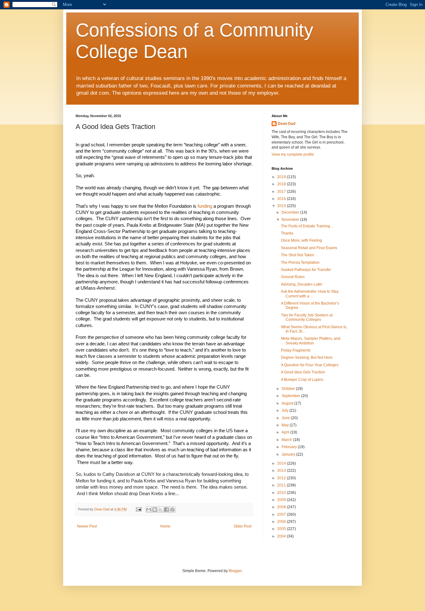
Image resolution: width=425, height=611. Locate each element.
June (286, 418)
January (289, 454)
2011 (282, 485)
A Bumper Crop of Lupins (302, 379)
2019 (282, 177)
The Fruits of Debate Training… (307, 226)
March (287, 440)
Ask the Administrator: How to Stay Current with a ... (310, 293)
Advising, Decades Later (301, 284)
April (286, 432)
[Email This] (149, 509)
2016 (282, 199)
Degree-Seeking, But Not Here (307, 357)
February (290, 447)
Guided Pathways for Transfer (306, 270)
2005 (282, 529)
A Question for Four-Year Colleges (310, 365)
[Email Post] (138, 509)
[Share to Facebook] (166, 509)
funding (205, 206)
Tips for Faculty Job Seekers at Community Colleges (307, 317)
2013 (282, 470)
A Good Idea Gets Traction (303, 372)
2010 (282, 492)
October (289, 388)
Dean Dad (286, 123)
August (288, 403)
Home (165, 526)
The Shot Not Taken (297, 255)
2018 (282, 184)
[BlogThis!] (155, 509)
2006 (282, 521)
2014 (282, 463)
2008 (282, 507)
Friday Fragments (296, 350)
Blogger (235, 571)
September (291, 396)
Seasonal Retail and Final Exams (309, 248)
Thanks (287, 233)
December (291, 212)
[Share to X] (160, 509)
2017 (282, 191)
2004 (282, 536)
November (291, 219)
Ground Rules (293, 277)
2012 (282, 478)
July (285, 410)
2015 (282, 206)
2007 (282, 514)
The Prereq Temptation (300, 262)
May (286, 425)
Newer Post (87, 526)
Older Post (242, 526)
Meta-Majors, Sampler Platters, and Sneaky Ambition (310, 340)
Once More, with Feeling (301, 240)
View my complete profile (293, 154)
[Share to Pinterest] (172, 509)
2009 (282, 500)
